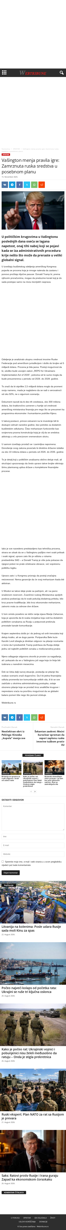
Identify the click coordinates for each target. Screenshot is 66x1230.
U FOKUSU (15, 1218)
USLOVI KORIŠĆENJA (27, 1221)
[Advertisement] (33, 34)
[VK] (5, 185)
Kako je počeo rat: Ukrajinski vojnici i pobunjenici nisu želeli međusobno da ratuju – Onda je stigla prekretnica (33, 781)
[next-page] (35, 791)
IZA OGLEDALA (40, 1218)
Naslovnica (6, 149)
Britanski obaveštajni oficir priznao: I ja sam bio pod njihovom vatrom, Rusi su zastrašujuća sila (54, 780)
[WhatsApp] (34, 185)
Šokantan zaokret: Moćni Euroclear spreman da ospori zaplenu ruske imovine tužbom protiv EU (49, 738)
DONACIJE (43, 1221)
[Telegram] (12, 185)
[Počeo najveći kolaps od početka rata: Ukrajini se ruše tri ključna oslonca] (33, 963)
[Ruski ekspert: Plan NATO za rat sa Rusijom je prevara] (33, 1090)
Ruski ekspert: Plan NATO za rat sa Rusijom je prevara (33, 1116)
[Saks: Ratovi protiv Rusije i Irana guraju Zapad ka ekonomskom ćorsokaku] (33, 1151)
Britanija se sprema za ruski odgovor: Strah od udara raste (11, 778)
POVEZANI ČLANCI (33, 755)
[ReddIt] (41, 185)
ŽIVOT (52, 1218)
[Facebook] (19, 185)
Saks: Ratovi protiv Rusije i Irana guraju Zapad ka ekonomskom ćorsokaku (30, 1177)
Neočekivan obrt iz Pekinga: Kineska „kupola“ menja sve (13, 735)
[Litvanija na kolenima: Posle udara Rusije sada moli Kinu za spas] (33, 902)
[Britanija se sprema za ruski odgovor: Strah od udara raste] (11, 767)
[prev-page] (31, 791)
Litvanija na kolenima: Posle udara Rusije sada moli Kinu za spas (31, 929)
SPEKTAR (16, 149)
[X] (27, 185)
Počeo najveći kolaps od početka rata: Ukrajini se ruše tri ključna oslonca (29, 990)
